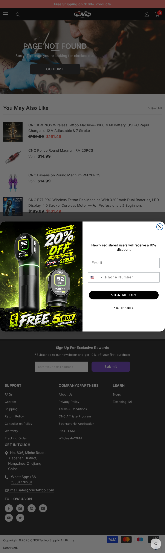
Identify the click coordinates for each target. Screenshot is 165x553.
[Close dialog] (160, 227)
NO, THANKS (124, 307)
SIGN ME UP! (123, 295)
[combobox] (95, 277)
